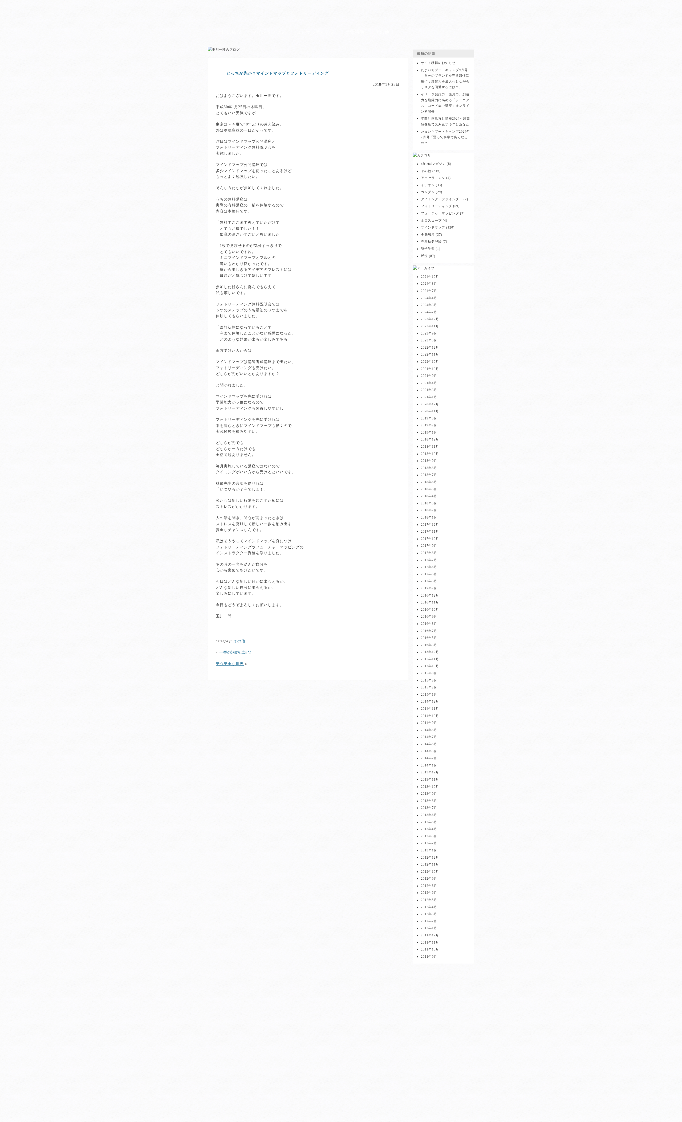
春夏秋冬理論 (431, 241)
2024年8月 (429, 283)
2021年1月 (429, 397)
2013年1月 (429, 850)
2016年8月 (429, 624)
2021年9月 (429, 376)
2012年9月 (429, 878)
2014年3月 (429, 751)
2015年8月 (429, 673)
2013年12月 (430, 772)
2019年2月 (429, 425)
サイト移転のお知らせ (438, 63)
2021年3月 (429, 390)
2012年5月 (429, 900)
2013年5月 (429, 822)
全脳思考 (428, 234)
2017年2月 (429, 588)
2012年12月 (430, 857)
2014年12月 (430, 701)
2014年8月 (429, 730)
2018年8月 (429, 468)
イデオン (428, 185)
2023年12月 (430, 319)
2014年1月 (429, 765)
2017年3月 (429, 581)
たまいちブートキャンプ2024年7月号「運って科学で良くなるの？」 (445, 137)
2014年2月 (429, 758)
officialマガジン (433, 164)
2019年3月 (429, 418)
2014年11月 (430, 709)
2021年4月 (429, 383)
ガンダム (428, 192)
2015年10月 (430, 666)
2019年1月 (429, 432)
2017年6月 (429, 567)
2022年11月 (430, 354)
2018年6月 (429, 482)
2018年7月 (429, 475)
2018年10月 (430, 454)
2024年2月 (429, 312)
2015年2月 (429, 687)
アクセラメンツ (433, 178)
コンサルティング (315, 32)
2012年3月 (429, 914)
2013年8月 (429, 801)
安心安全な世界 (230, 664)
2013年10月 (430, 787)
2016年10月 (430, 609)
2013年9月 (429, 793)
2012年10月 (430, 872)
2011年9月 (429, 956)
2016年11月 (430, 602)
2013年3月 (429, 836)
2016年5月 (429, 638)
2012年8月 (429, 886)
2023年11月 (430, 326)
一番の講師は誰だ (235, 652)
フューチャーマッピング (440, 213)
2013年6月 (429, 815)
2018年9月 (429, 461)
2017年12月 (430, 525)
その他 (382, 32)
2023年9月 (429, 333)
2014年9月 (429, 723)
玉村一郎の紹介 (224, 32)
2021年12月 (430, 369)
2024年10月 (430, 277)
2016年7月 (429, 631)
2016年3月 (429, 645)
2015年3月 (429, 680)
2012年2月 (429, 921)
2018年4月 (429, 496)
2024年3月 (429, 305)
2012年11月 (430, 864)
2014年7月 (429, 737)
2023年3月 (429, 340)
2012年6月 (429, 893)
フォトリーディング (436, 206)
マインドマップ (269, 32)
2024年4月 (429, 298)
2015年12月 (430, 652)
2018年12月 (430, 439)
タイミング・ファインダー (441, 199)
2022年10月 (430, 362)
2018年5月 (429, 489)
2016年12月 (430, 595)
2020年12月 (430, 404)
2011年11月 (430, 942)
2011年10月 (430, 949)
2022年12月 (430, 347)
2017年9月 (429, 546)
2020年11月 (430, 411)
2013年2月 (429, 843)
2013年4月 (429, 829)
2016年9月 (429, 616)
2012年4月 (429, 907)
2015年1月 (429, 694)
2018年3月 (429, 503)
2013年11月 (430, 779)
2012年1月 (429, 928)
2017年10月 (430, 539)
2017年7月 (429, 560)
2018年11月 (430, 446)
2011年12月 (430, 935)
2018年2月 (429, 510)
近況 (424, 256)
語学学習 (428, 249)
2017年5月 (429, 574)
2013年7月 (429, 808)
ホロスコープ (431, 220)
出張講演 (354, 32)
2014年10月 (430, 716)
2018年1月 (429, 517)
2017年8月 (429, 553)
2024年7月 (429, 291)
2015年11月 (430, 659)
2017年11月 (430, 531)
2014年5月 (429, 744)
